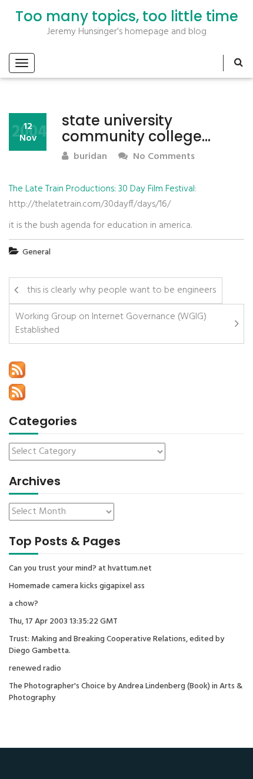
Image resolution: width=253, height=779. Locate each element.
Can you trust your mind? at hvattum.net (80, 569)
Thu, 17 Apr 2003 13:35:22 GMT (63, 622)
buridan (89, 157)
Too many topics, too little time (126, 16)
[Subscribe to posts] (17, 370)
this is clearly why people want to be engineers (121, 290)
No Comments (163, 157)
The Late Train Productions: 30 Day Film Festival (102, 189)
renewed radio (35, 669)
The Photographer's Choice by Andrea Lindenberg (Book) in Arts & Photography (125, 692)
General (36, 252)
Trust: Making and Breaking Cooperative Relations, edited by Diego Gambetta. (116, 645)
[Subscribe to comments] (17, 392)
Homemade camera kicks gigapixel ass (77, 586)
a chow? (23, 604)
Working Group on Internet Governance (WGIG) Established (111, 323)
